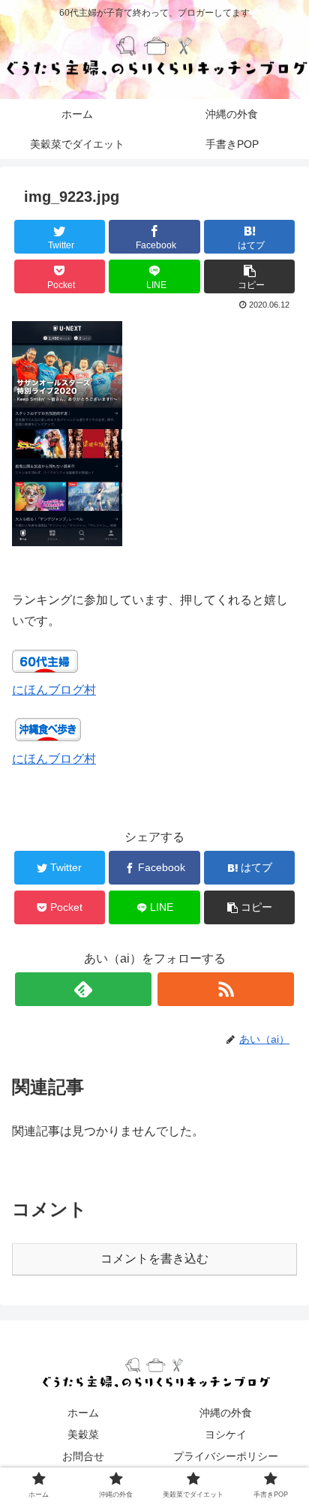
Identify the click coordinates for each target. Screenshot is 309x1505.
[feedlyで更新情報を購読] (83, 989)
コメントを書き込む (154, 1258)
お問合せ (83, 1456)
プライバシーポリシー (225, 1456)
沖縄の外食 (226, 1413)
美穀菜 (83, 1434)
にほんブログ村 (54, 689)
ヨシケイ (226, 1434)
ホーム (83, 1413)
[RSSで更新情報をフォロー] (226, 989)
